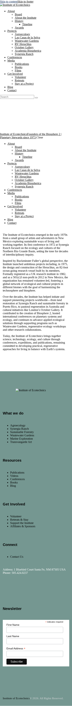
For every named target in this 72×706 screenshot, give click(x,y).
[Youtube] (29, 589)
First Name (12, 624)
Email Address (15, 648)
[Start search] (36, 97)
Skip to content (9, 1)
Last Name (12, 636)
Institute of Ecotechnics (16, 698)
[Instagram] (18, 589)
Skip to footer (25, 1)
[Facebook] (7, 589)
